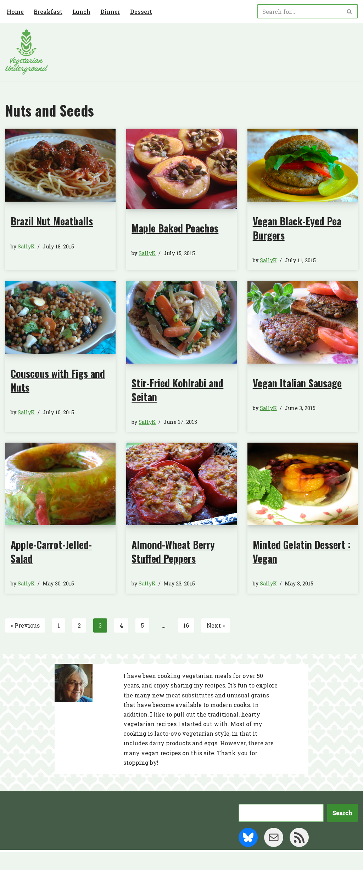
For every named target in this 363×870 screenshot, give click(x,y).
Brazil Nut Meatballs (52, 221)
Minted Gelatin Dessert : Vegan (302, 551)
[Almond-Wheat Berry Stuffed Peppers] (181, 484)
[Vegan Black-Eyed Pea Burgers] (302, 165)
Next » (216, 625)
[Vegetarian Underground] (26, 52)
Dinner (110, 11)
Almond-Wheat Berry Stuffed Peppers (173, 551)
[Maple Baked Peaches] (181, 169)
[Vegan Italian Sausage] (302, 322)
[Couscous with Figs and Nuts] (60, 317)
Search (342, 812)
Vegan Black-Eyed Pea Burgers (297, 228)
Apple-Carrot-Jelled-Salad (51, 551)
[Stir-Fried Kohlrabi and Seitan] (181, 322)
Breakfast (48, 11)
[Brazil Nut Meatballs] (60, 165)
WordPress (74, 861)
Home (15, 11)
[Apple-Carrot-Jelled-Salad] (60, 484)
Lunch (81, 11)
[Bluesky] (248, 837)
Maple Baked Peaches (175, 228)
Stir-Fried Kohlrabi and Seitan (177, 390)
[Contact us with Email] (273, 837)
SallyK (26, 246)
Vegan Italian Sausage (297, 383)
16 (186, 625)
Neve (12, 861)
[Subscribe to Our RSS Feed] (299, 837)
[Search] (350, 11)
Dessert (141, 11)
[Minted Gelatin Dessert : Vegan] (302, 484)
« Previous (25, 625)
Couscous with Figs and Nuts (58, 380)
